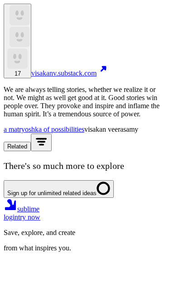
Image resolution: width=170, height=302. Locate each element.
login (11, 217)
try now (29, 217)
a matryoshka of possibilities (44, 129)
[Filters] (41, 142)
